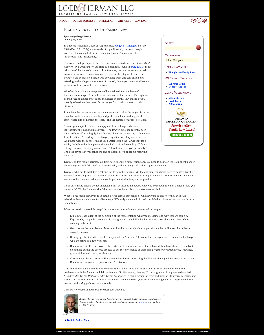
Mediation (106, 20)
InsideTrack (175, 101)
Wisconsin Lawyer (178, 98)
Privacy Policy (190, 331)
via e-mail (142, 302)
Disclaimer (203, 331)
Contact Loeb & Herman (172, 331)
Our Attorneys (84, 20)
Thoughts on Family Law (182, 72)
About (64, 20)
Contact (141, 20)
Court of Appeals (177, 86)
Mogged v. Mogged (126, 45)
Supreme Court (177, 83)
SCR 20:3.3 (137, 66)
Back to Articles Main (78, 320)
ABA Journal (175, 104)
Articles (124, 20)
